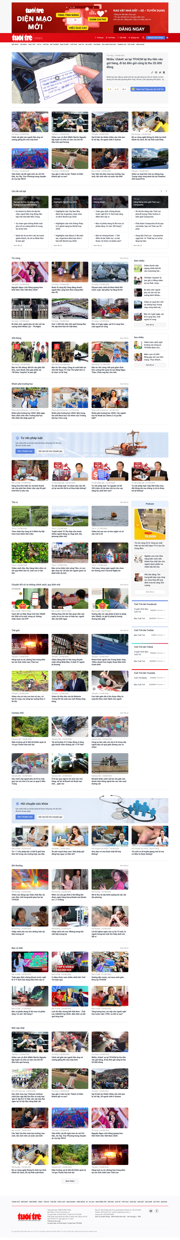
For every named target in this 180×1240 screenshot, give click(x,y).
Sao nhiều (139, 337)
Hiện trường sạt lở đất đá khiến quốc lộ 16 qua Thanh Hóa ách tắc (29, 743)
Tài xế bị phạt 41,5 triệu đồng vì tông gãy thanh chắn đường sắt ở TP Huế (68, 743)
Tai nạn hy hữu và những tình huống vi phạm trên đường (26, 203)
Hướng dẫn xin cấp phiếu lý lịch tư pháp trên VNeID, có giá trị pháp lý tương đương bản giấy (109, 616)
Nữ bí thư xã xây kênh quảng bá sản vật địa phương (109, 896)
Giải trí (81, 44)
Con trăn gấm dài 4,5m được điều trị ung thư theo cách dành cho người (107, 697)
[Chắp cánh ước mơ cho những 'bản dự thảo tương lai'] (30, 916)
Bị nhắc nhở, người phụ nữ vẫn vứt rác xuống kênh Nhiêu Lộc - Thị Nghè (28, 325)
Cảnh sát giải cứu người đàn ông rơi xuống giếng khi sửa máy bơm (27, 138)
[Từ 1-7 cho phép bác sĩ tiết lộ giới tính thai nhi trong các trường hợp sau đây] (30, 836)
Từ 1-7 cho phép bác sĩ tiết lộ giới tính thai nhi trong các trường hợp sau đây (28, 852)
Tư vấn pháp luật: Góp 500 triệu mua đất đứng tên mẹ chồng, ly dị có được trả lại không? (148, 488)
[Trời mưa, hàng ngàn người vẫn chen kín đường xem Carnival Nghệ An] (110, 553)
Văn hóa (111, 1202)
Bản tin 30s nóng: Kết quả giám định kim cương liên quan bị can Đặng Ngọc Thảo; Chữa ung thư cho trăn (108, 369)
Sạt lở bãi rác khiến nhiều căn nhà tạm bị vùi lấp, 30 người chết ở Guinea (108, 138)
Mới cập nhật (18, 1028)
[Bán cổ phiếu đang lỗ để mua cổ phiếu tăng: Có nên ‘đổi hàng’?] (30, 996)
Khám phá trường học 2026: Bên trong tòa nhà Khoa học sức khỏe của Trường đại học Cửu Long (69, 415)
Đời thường (54, 44)
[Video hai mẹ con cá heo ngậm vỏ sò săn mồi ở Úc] (110, 516)
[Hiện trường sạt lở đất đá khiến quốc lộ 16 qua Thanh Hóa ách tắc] (30, 726)
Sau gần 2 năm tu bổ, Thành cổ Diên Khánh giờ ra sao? (67, 175)
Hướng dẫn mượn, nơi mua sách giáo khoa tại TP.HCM (108, 978)
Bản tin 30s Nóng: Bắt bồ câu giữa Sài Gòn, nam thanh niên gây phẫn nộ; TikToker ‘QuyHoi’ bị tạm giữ (28, 369)
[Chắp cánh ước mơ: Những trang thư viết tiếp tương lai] (70, 916)
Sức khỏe (131, 44)
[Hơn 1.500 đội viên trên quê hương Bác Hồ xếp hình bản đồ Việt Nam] (70, 308)
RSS (139, 1217)
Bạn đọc (164, 1202)
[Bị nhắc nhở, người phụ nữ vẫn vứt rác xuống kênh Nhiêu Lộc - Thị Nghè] (30, 308)
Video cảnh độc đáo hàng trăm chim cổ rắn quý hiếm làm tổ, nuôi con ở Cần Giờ (29, 570)
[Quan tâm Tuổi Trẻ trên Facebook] (157, 1211)
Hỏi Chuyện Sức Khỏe (100, 849)
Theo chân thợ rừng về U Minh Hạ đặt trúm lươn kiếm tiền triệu (28, 532)
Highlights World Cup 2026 (65, 202)
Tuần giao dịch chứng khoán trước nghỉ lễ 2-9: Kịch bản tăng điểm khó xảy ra (29, 978)
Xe (87, 1202)
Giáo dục (133, 1202)
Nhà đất (141, 1202)
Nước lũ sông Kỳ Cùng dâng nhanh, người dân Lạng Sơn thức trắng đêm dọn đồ (67, 289)
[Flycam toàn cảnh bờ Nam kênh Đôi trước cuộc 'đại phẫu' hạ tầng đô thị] (110, 272)
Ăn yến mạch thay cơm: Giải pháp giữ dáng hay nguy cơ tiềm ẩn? (68, 852)
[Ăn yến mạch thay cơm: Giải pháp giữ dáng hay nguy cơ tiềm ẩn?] (70, 836)
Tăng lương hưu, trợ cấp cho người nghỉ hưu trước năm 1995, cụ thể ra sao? (109, 1012)
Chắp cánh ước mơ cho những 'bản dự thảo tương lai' (28, 932)
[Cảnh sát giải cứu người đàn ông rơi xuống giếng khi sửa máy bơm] (30, 122)
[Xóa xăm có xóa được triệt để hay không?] (110, 836)
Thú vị (39, 44)
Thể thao (73, 44)
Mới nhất (15, 44)
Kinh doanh (70, 1202)
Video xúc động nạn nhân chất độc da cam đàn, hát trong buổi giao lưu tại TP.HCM (28, 897)
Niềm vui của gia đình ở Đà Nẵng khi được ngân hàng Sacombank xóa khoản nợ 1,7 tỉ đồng (69, 897)
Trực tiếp (31, 44)
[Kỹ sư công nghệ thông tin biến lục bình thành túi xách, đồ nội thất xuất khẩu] (150, 122)
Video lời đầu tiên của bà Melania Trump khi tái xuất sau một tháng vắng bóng (68, 699)
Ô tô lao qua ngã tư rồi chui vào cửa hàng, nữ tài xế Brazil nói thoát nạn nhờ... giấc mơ (67, 781)
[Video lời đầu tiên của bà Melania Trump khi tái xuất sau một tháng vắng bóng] (70, 681)
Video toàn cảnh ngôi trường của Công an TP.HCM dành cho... (153, 345)
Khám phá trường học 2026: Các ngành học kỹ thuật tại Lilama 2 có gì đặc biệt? (109, 415)
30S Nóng (96, 44)
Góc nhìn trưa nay (109, 44)
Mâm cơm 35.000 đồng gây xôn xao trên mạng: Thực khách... (153, 357)
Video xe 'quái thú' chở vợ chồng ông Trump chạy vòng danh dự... (153, 304)
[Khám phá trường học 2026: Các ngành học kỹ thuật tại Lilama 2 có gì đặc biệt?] (110, 397)
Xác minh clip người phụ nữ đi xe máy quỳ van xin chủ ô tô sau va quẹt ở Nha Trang (28, 781)
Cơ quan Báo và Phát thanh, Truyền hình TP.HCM (64, 1223)
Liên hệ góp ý (131, 1217)
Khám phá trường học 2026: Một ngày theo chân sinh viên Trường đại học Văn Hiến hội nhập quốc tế (28, 415)
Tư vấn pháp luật (58, 483)
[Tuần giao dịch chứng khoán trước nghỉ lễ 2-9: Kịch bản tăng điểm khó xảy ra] (30, 962)
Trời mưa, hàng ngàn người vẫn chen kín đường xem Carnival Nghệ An (108, 569)
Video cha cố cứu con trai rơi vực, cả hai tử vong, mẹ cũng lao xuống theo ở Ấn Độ (28, 699)
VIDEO (38, 38)
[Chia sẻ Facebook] (156, 72)
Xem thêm (70, 1181)
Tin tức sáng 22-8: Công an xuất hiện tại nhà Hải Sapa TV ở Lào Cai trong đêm (149, 545)
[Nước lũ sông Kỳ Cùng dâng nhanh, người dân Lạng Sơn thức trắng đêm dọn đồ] (70, 272)
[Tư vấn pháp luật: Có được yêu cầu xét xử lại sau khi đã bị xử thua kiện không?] (70, 470)
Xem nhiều (139, 261)
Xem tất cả (18, 246)
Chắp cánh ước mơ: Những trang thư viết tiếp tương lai (68, 932)
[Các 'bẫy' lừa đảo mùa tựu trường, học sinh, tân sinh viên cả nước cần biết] (110, 158)
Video (40, 1202)
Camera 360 (121, 44)
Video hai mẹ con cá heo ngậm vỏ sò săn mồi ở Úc (108, 532)
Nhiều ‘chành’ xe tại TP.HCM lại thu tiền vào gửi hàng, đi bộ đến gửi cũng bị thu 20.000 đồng (135, 63)
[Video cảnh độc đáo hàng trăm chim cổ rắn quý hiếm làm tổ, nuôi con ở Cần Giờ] (30, 553)
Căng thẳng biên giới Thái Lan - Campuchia (147, 203)
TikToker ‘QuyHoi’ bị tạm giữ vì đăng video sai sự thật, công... (153, 280)
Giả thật (156, 1202)
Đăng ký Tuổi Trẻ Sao (155, 38)
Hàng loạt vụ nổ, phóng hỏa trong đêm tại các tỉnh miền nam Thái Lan (28, 660)
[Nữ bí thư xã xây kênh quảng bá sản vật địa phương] (110, 879)
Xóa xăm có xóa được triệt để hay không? (106, 852)
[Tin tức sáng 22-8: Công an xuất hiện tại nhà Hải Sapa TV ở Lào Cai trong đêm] (149, 524)
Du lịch (91, 1202)
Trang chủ (16, 1202)
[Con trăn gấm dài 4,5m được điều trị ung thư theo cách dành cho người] (110, 681)
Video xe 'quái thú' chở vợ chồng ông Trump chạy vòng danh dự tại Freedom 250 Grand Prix (148, 176)
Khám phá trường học (22, 384)
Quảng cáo (135, 38)
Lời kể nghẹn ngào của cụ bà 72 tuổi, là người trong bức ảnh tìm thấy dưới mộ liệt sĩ (109, 934)
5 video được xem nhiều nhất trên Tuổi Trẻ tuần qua (68, 978)
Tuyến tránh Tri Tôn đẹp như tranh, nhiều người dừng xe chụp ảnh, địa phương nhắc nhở (67, 533)
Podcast (100, 38)
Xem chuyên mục (25, 451)
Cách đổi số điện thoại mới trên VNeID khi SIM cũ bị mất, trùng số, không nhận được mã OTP (28, 616)
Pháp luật (61, 1202)
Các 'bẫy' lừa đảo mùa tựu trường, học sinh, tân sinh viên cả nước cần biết (108, 175)
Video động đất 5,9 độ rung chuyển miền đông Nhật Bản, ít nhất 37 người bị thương (68, 662)
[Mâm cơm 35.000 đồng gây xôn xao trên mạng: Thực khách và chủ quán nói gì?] (138, 357)
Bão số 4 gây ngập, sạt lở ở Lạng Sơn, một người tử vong (108, 325)
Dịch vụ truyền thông (102, 1217)
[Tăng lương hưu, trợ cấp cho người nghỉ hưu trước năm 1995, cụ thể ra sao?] (110, 996)
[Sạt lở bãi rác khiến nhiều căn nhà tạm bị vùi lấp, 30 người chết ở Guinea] (110, 122)
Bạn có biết (64, 44)
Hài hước (88, 44)
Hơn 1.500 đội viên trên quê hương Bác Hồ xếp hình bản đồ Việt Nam (69, 325)
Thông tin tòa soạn (54, 1221)
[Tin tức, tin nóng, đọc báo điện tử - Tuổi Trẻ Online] (23, 37)
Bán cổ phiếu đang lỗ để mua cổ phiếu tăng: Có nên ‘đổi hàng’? (28, 1012)
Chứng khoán (99, 202)
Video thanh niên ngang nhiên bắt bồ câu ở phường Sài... (152, 268)
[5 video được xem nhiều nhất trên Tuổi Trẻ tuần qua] (70, 962)
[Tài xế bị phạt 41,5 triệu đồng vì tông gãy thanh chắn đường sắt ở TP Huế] (70, 726)
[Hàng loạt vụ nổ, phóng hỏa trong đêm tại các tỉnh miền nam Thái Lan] (30, 644)
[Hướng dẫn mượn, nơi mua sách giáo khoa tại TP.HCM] (110, 962)
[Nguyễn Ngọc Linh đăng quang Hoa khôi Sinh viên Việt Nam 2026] (30, 272)
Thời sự (46, 1202)
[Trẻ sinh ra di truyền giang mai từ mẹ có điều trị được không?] (150, 836)
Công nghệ (140, 44)
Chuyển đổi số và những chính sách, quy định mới (36, 584)
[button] (161, 191)
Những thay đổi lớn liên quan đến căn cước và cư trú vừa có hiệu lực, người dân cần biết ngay (68, 616)
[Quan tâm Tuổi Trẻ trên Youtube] (151, 1211)
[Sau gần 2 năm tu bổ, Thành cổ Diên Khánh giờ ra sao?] (70, 158)
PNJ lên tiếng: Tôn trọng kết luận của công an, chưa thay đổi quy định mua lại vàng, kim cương (154, 579)
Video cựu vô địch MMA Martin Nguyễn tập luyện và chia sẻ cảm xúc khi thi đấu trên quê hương (69, 139)
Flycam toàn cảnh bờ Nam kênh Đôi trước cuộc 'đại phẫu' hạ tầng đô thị (107, 288)
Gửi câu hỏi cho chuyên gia (50, 451)
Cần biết (123, 38)
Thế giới (46, 44)
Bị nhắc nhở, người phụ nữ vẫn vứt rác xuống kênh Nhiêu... (152, 292)
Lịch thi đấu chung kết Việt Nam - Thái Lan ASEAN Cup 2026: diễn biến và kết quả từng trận (68, 1014)
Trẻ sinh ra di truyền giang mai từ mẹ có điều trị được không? (148, 852)
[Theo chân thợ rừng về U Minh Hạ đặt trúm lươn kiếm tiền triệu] (30, 516)
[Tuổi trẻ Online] (29, 1216)
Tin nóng (23, 44)
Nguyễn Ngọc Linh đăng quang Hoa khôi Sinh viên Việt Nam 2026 (27, 288)
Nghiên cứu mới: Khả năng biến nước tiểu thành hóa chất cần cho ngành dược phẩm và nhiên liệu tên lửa (154, 561)
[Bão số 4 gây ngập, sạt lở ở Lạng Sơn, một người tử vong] (110, 308)
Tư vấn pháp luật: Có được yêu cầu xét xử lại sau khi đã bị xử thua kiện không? (69, 487)
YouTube (111, 38)
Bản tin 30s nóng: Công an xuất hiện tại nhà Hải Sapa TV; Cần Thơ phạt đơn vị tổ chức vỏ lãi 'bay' (69, 369)
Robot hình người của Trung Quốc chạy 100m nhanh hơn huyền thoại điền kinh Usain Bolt (109, 662)
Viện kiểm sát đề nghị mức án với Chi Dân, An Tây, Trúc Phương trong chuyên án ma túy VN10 (29, 176)
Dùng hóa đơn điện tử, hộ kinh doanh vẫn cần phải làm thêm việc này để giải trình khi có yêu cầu (29, 488)
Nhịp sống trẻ (101, 1202)
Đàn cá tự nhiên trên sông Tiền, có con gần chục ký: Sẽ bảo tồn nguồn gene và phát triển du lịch (69, 570)
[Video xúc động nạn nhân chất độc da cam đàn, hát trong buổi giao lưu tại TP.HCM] (30, 879)
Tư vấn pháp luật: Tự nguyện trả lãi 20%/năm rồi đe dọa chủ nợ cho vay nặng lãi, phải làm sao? (107, 488)
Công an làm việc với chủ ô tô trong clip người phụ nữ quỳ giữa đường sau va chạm (109, 744)
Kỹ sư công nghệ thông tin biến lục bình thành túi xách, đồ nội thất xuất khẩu (149, 138)
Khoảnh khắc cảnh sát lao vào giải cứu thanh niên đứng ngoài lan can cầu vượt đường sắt (109, 781)
